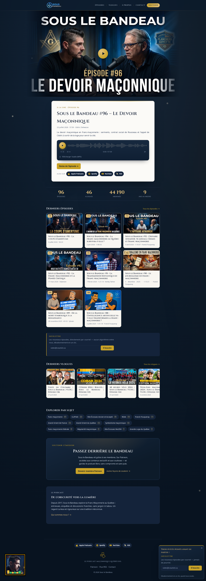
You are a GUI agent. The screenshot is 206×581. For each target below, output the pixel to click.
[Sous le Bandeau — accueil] (54, 5)
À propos (126, 5)
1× (145, 152)
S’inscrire (107, 348)
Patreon (94, 567)
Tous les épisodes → (151, 208)
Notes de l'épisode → (68, 166)
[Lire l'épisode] (62, 145)
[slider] (107, 145)
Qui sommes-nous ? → (61, 514)
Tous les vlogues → (152, 364)
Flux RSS (103, 567)
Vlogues (113, 5)
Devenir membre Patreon (90, 471)
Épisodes (99, 5)
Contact (140, 5)
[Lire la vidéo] (103, 54)
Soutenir (153, 5)
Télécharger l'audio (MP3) (71, 157)
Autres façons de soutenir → (118, 471)
